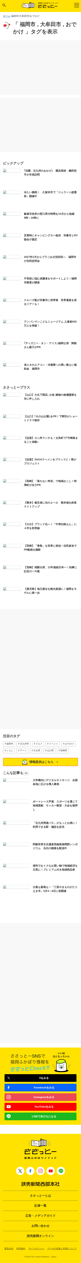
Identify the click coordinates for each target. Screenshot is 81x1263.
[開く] (4, 5)
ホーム (6, 16)
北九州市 (24, 743)
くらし (9, 750)
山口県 (50, 750)
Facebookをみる (44, 1087)
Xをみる (44, 1077)
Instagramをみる (44, 1097)
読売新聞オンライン (40, 1235)
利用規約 (20, 1248)
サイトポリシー (36, 1248)
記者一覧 (40, 1205)
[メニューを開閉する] (76, 5)
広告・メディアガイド (40, 1215)
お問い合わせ (40, 1225)
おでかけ (69, 743)
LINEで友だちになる (44, 1116)
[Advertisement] (40, 67)
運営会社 (8, 1248)
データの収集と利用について (62, 1248)
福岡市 (9, 743)
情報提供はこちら (41, 761)
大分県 (36, 750)
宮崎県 (63, 750)
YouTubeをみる (44, 1106)
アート (23, 750)
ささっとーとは (40, 1195)
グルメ (39, 743)
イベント (53, 743)
